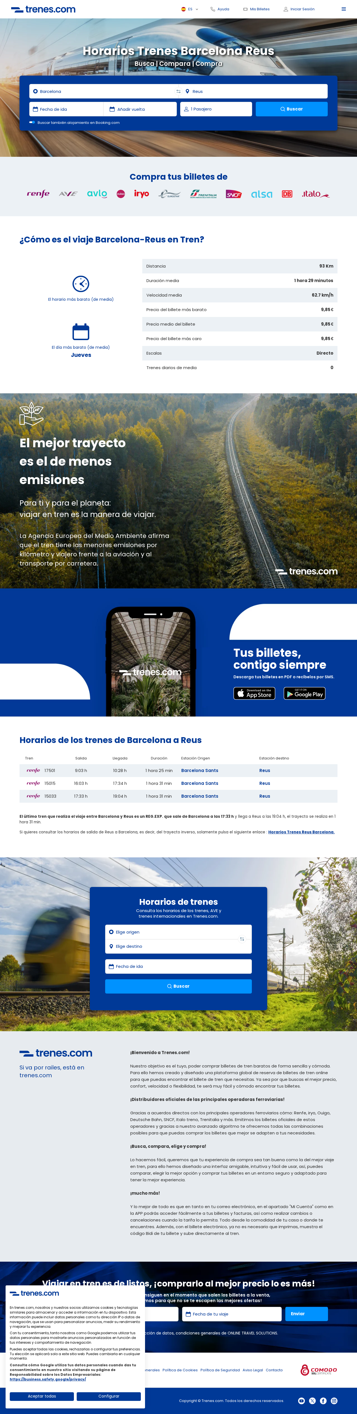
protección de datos (154, 1333)
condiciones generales (198, 1333)
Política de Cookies (180, 1370)
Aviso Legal (253, 1370)
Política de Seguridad (220, 1370)
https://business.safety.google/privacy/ (48, 1379)
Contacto (274, 1370)
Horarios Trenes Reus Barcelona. (301, 832)
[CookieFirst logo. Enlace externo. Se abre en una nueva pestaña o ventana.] (34, 1293)
